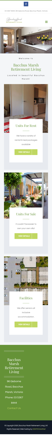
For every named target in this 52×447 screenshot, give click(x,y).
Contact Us (14, 408)
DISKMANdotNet (39, 429)
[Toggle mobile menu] (46, 21)
